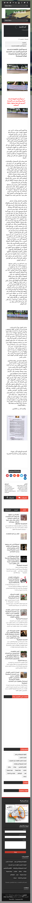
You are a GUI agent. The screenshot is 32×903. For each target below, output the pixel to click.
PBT (23, 897)
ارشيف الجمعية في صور (20, 754)
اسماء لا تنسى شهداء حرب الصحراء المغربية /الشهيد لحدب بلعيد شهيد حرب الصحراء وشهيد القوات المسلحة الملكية (16, 614)
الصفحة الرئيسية (24, 33)
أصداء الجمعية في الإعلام (20, 764)
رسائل (9, 767)
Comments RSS (19, 899)
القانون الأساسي (22, 767)
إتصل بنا (14, 33)
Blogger (16, 884)
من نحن (18, 33)
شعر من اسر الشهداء (12, 534)
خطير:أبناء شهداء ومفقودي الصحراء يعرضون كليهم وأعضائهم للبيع (13, 580)
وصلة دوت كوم (8, 897)
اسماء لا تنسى (23, 757)
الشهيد (19, 12)
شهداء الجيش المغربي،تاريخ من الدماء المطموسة (13, 596)
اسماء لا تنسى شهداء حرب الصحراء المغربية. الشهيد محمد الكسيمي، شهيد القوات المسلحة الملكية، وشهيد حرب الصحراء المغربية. (16, 677)
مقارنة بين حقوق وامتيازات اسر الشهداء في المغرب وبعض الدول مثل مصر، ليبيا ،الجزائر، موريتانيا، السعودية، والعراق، (16, 519)
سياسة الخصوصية (8, 33)
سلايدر (24, 770)
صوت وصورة (10, 770)
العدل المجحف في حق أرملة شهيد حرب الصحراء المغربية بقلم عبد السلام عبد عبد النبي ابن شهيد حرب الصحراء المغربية (16, 635)
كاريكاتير (20, 773)
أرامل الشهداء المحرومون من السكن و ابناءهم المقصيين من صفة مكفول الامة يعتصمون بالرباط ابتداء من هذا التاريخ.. (16, 655)
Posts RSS (11, 899)
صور (25, 773)
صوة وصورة (18, 770)
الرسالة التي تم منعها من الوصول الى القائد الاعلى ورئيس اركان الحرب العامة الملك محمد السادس (12, 548)
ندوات (24, 776)
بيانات (14, 767)
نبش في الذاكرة (11, 773)
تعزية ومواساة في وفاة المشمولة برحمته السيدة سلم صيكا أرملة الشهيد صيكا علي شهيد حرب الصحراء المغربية (16, 560)
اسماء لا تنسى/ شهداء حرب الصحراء (17, 760)
